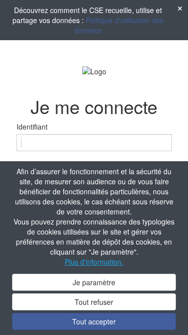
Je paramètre (94, 282)
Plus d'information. (94, 262)
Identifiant (32, 127)
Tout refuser (94, 302)
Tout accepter (94, 321)
